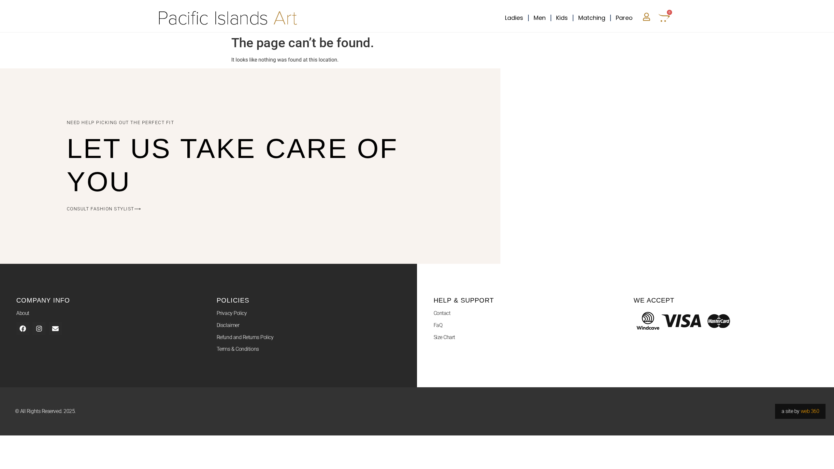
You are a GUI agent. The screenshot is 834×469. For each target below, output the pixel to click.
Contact (442, 313)
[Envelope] (55, 328)
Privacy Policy (232, 313)
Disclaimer (228, 325)
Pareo (624, 18)
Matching (591, 18)
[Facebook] (22, 328)
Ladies (514, 18)
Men (540, 18)
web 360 (810, 411)
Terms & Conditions (238, 349)
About (22, 313)
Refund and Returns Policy (245, 337)
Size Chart (444, 337)
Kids (562, 18)
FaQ (438, 325)
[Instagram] (39, 328)
